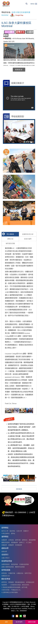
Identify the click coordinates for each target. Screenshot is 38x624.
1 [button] (24, 141)
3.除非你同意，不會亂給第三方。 (11, 590)
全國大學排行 (5, 558)
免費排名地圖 (31, 622)
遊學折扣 (24, 540)
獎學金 (13, 533)
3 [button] (28, 141)
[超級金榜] (11, 478)
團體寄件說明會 (20, 567)
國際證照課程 (5, 542)
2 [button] (26, 141)
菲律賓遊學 (18, 545)
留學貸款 (4, 573)
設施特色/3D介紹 (27, 234)
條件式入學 (4, 531)
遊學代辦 (18, 540)
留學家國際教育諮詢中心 (8, 4)
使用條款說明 (30, 582)
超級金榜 (4, 551)
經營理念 (4, 582)
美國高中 (26, 531)
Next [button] (36, 477)
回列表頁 (19, 489)
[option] (19, 131)
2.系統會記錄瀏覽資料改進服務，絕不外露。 (15, 587)
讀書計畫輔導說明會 (7, 567)
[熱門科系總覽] (27, 478)
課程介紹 (10, 239)
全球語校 (11, 540)
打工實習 (28, 542)
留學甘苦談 (28, 573)
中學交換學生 (5, 533)
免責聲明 (4, 585)
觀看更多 (19, 69)
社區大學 (19, 531)
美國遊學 (4, 545)
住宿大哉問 (27, 239)
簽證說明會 (14, 564)
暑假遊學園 (32, 540)
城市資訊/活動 (10, 243)
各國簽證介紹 (5, 576)
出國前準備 (11, 573)
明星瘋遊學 (14, 542)
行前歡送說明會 (24, 564)
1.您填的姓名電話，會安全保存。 (20, 585)
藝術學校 (12, 531)
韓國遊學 (11, 545)
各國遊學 (4, 540)
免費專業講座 (5, 564)
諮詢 (6, 622)
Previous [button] (2, 477)
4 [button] (30, 141)
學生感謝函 (10, 234)
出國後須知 (19, 573)
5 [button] (31, 141)
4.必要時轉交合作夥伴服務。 (10, 592)
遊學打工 (22, 542)
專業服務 (11, 582)
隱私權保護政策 (20, 582)
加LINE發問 (19, 622)
